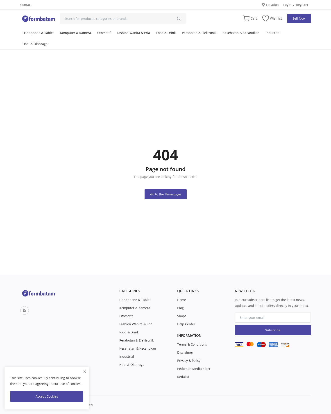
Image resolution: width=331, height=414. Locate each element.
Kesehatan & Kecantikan (241, 33)
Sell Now (299, 18)
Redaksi (183, 377)
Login (287, 4)
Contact (26, 4)
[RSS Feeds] (24, 310)
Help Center (186, 324)
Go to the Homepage (165, 194)
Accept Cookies (47, 396)
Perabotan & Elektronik (199, 33)
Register (302, 4)
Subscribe (272, 330)
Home (181, 300)
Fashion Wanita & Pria (133, 33)
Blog (180, 308)
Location (272, 4)
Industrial (273, 33)
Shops (181, 316)
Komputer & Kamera (75, 33)
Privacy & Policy (188, 360)
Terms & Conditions (192, 344)
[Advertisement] (165, 83)
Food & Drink (166, 33)
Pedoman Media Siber (194, 368)
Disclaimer (185, 352)
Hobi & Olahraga (35, 44)
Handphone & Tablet (38, 33)
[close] (85, 371)
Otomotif (104, 33)
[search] (179, 18)
